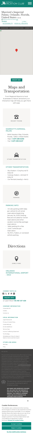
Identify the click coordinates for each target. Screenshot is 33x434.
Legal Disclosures (7, 319)
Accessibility (8, 23)
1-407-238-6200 (18, 139)
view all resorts (21, 23)
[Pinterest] (11, 293)
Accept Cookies (16, 424)
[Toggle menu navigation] (30, 3)
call (24, 21)
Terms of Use (6, 329)
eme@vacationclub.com (24, 364)
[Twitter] (6, 293)
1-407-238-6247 (17, 141)
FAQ (4, 346)
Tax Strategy (6, 334)
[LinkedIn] (14, 293)
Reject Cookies (16, 428)
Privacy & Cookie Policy (9, 322)
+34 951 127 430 (20, 301)
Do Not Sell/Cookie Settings (16, 432)
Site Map (5, 344)
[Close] (28, 401)
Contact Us (6, 313)
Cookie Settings (7, 324)
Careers (5, 310)
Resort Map (16, 80)
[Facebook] (9, 293)
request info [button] (9, 297)
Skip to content (6, 1)
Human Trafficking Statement (11, 331)
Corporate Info (7, 308)
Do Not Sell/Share (7, 326)
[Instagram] (3, 293)
